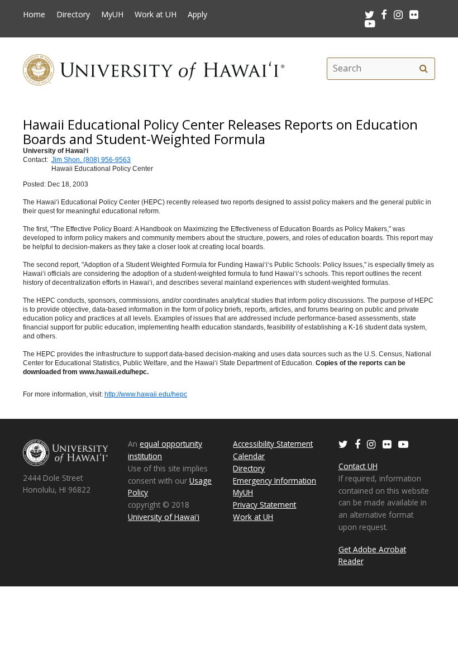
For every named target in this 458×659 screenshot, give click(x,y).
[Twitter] (343, 443)
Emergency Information (274, 480)
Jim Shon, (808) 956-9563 (91, 160)
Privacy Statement (264, 504)
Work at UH (155, 14)
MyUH (112, 14)
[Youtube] (370, 23)
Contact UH (358, 466)
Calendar (249, 456)
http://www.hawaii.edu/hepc (145, 394)
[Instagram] (371, 443)
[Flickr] (387, 443)
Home (34, 14)
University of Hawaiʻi (163, 517)
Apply (197, 14)
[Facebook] (357, 443)
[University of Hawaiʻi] (153, 68)
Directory (73, 14)
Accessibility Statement (273, 443)
